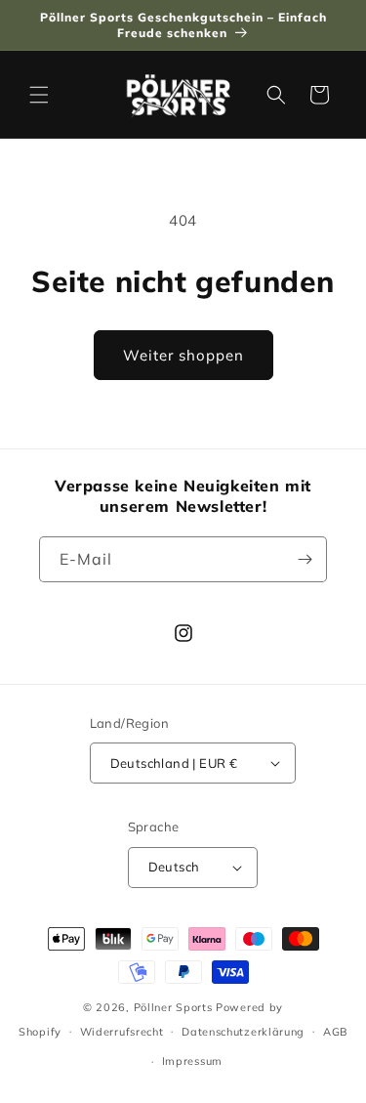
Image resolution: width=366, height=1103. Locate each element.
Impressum (192, 1061)
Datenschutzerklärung (243, 1032)
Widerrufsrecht (122, 1032)
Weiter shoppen (183, 355)
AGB (335, 1032)
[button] (39, 94)
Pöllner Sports (173, 1007)
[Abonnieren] (304, 559)
